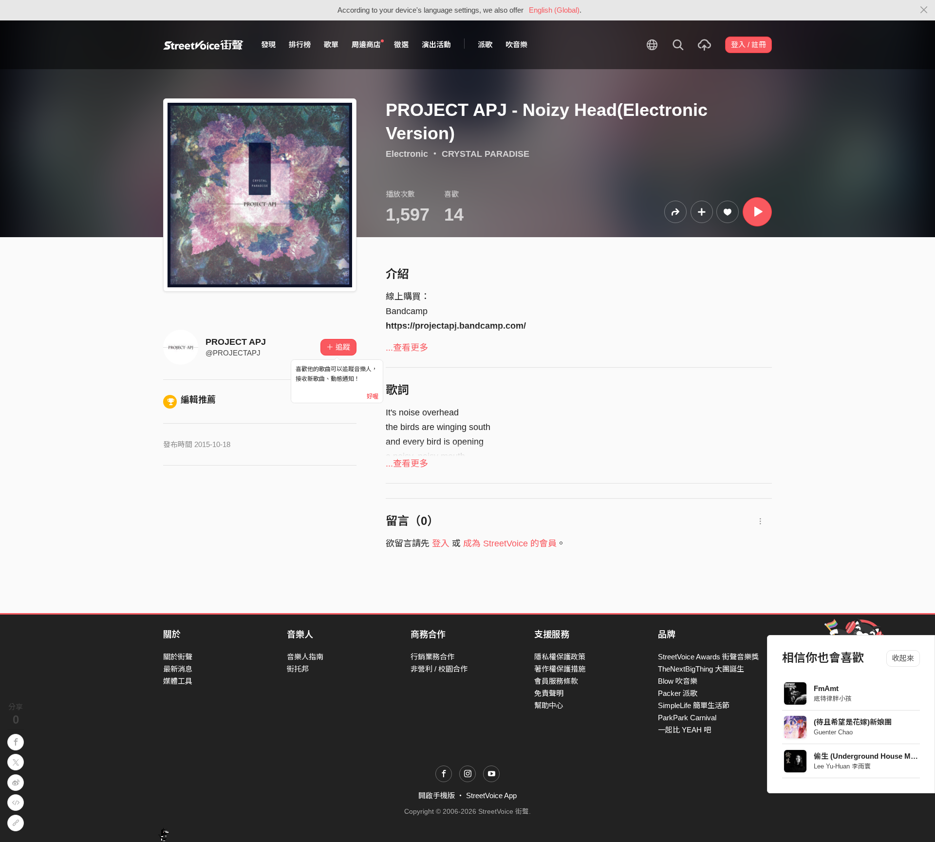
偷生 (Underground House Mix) (866, 756)
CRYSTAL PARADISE (485, 154)
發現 (268, 44)
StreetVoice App (491, 795)
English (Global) (554, 10)
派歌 (485, 44)
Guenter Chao (833, 732)
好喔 (372, 396)
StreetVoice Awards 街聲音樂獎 (708, 657)
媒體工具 (177, 681)
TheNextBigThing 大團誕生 (701, 669)
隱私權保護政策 (559, 657)
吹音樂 (516, 44)
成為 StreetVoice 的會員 (510, 543)
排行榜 (300, 44)
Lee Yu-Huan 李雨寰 (842, 766)
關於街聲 (177, 657)
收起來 (903, 658)
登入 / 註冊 (748, 44)
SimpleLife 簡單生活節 (693, 705)
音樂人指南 (305, 657)
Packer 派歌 (677, 693)
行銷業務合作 (432, 657)
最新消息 (177, 669)
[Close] (924, 10)
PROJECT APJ (236, 342)
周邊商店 (366, 44)
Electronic (407, 154)
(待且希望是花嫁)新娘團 (853, 722)
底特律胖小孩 (833, 698)
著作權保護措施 (559, 669)
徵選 (401, 44)
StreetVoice (203, 45)
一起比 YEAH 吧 (684, 730)
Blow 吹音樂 (677, 681)
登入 (440, 543)
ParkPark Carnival (687, 717)
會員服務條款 (556, 681)
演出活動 (436, 44)
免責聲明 (548, 693)
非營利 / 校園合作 (439, 669)
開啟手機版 (436, 795)
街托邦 (298, 669)
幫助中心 (548, 705)
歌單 (331, 44)
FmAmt (826, 688)
